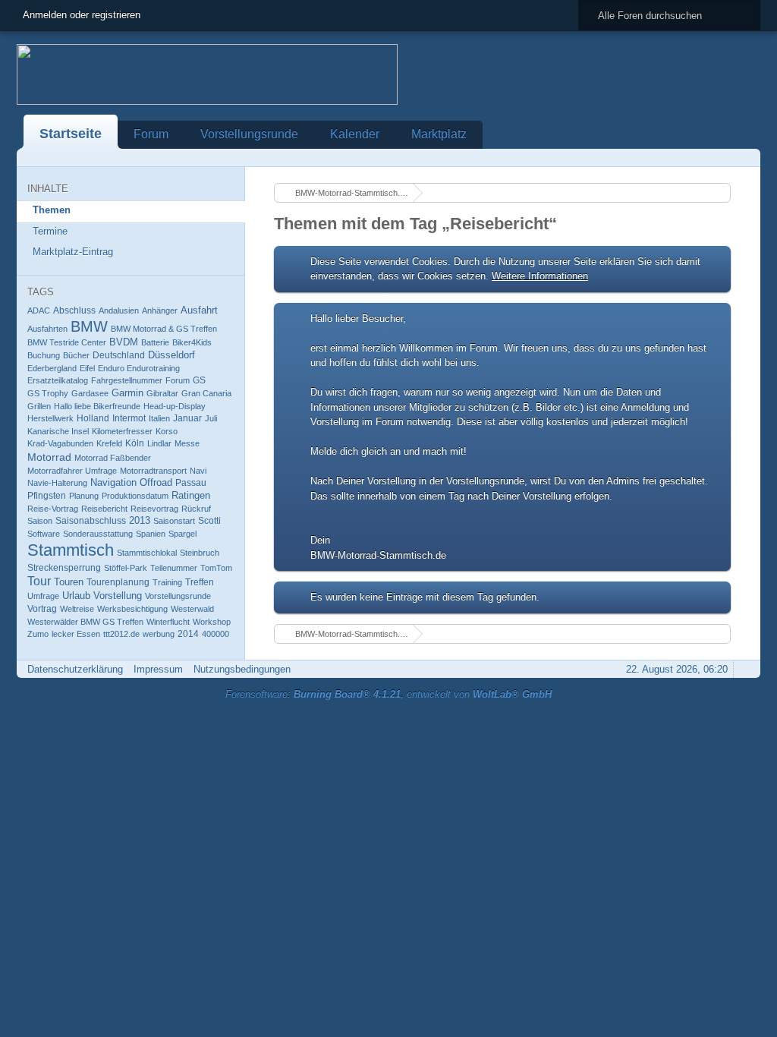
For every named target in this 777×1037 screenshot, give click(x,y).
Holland (93, 418)
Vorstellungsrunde (249, 134)
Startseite (70, 133)
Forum (151, 134)
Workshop (212, 621)
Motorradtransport (153, 470)
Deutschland (119, 355)
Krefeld (109, 443)
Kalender (354, 134)
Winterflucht (168, 621)
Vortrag (42, 609)
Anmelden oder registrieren (81, 14)
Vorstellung (117, 596)
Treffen (199, 582)
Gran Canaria (206, 393)
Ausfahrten (47, 328)
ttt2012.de (121, 633)
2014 (188, 634)
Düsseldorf (171, 355)
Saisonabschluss (90, 520)
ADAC (38, 310)
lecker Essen (76, 633)
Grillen (39, 406)
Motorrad (49, 457)
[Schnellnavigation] (723, 157)
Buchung (43, 355)
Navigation (113, 483)
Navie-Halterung (57, 482)
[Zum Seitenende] (744, 157)
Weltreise (77, 608)
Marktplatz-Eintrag (73, 251)
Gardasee (90, 393)
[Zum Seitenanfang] (744, 669)
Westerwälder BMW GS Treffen (85, 621)
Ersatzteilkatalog (57, 380)
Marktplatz (439, 134)
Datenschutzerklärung (75, 669)
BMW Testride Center (66, 342)
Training (167, 582)
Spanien (150, 533)
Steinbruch (199, 552)
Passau (190, 483)
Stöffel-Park (125, 567)
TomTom (216, 567)
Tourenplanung (118, 582)
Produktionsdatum (135, 495)
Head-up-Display (174, 406)
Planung (84, 495)
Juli (211, 418)
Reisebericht (104, 508)
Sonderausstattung (98, 533)
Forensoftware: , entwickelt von (388, 694)
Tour (39, 581)
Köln (134, 443)
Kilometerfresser (122, 431)
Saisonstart (174, 520)
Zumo (38, 633)
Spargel (182, 533)
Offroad (156, 483)
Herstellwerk (50, 418)
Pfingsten (46, 495)
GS (199, 380)
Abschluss (74, 310)
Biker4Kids (192, 342)
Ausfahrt (199, 310)
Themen (52, 210)
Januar (187, 418)
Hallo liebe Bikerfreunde (97, 406)
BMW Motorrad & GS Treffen (164, 328)
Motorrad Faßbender (112, 457)
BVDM (123, 342)
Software (43, 533)
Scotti (209, 520)
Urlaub (76, 595)
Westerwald (192, 608)
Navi (198, 470)
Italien (159, 418)
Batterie (155, 342)
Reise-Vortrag (52, 508)
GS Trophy (47, 393)
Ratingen (190, 495)
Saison (39, 520)
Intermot (129, 418)
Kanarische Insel (58, 431)
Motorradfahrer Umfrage (72, 470)
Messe (187, 443)
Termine (50, 231)
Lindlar (159, 443)
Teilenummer (173, 567)
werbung (159, 633)
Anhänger (160, 310)
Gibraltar (162, 393)
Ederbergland (52, 368)
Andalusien (119, 310)
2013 (139, 520)
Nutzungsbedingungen (242, 669)
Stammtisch (70, 550)
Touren (68, 582)
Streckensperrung (64, 568)
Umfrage (43, 595)
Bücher (76, 355)
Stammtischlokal (147, 552)
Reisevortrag (154, 508)
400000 (215, 633)
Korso (167, 431)
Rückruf (196, 508)
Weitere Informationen (540, 276)
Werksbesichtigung (132, 608)
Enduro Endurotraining (139, 368)
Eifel (87, 368)
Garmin (127, 393)
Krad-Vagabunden (60, 443)
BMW (89, 326)
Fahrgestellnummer (126, 380)
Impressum (158, 669)
